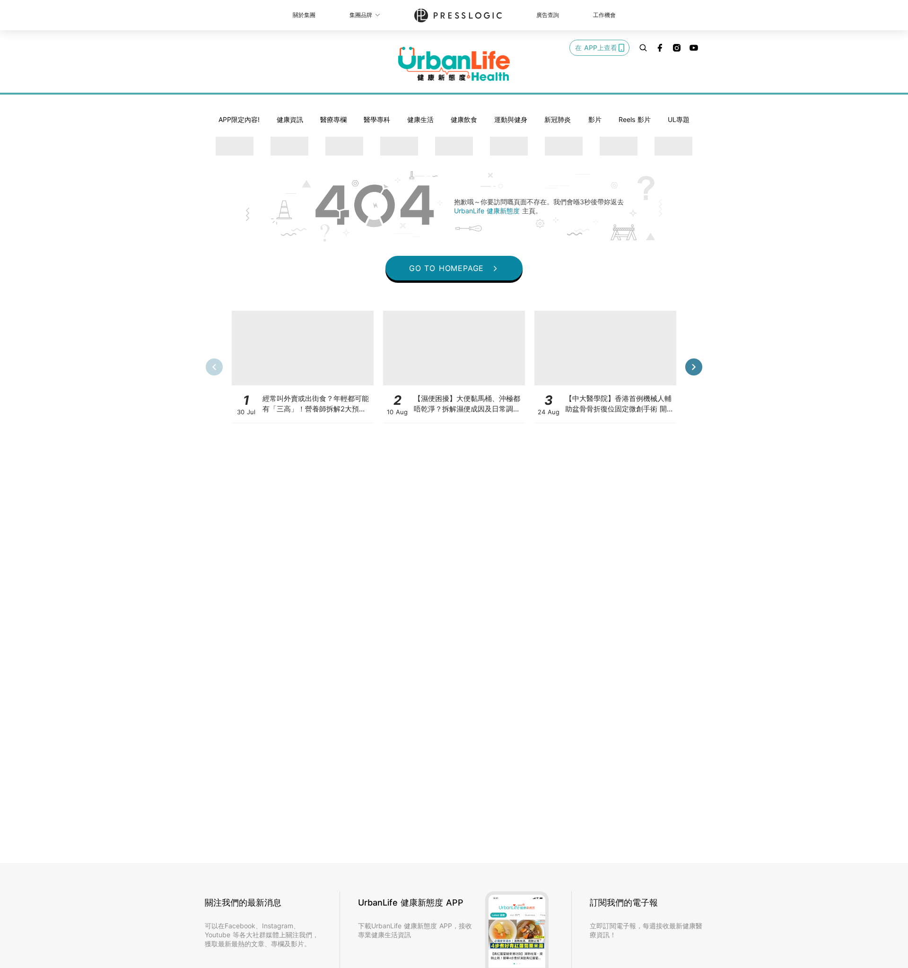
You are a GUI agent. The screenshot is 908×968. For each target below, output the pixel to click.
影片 (595, 119)
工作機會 (604, 14)
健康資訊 (290, 119)
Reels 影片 (635, 119)
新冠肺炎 (557, 119)
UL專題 (679, 119)
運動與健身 (510, 119)
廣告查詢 (547, 14)
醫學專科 (377, 119)
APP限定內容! (239, 119)
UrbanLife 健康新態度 (488, 211)
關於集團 (304, 14)
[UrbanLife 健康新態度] (454, 64)
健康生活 (420, 119)
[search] (643, 48)
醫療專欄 (333, 119)
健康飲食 (464, 119)
